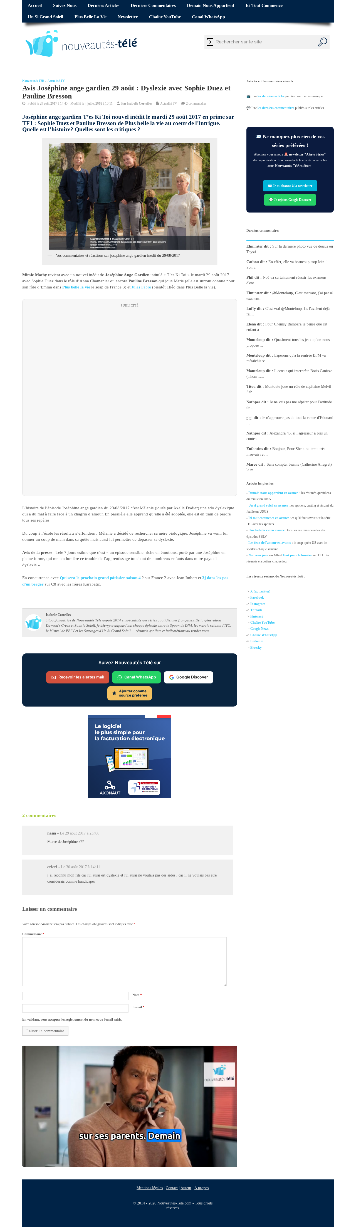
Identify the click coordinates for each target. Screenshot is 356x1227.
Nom (137, 995)
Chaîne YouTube (165, 16)
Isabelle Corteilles (139, 103)
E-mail (138, 1007)
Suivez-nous (64, 5)
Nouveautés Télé (33, 80)
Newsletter (128, 16)
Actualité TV (56, 80)
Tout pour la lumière (297, 555)
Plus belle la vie (91, 16)
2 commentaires (196, 103)
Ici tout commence (264, 5)
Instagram (257, 604)
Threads (256, 610)
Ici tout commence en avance (268, 518)
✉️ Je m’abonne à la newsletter (290, 186)
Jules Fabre (141, 287)
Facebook (257, 598)
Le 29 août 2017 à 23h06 (79, 833)
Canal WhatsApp (208, 16)
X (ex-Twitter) (260, 591)
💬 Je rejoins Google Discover (290, 200)
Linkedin (256, 641)
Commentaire (33, 934)
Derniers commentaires (153, 5)
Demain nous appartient (210, 5)
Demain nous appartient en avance (273, 493)
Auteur (186, 1188)
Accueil (35, 5)
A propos (201, 1188)
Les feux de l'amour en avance (269, 543)
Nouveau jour (258, 555)
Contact (172, 1188)
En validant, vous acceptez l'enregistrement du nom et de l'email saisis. (72, 1019)
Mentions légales (150, 1188)
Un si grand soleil (45, 16)
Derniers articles (103, 5)
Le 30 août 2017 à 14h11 (80, 867)
